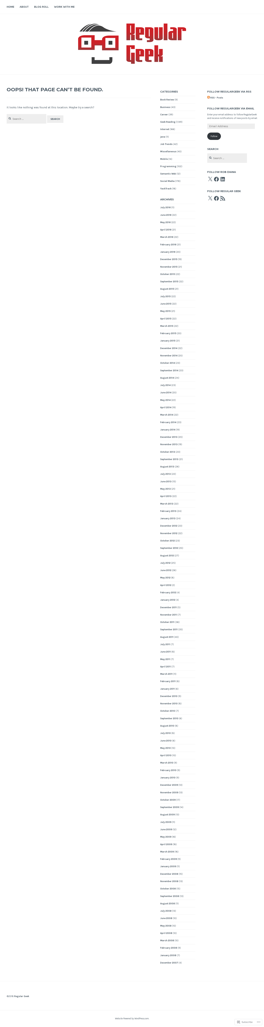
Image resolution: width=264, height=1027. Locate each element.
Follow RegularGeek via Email (230, 108)
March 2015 (166, 326)
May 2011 (165, 659)
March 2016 (166, 237)
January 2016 (167, 252)
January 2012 (167, 600)
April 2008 (166, 933)
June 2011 (165, 651)
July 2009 (165, 822)
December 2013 (168, 437)
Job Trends (166, 144)
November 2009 (169, 792)
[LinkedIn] (223, 179)
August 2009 (167, 814)
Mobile (164, 159)
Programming (168, 166)
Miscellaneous (168, 151)
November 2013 (169, 444)
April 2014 (165, 407)
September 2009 (169, 807)
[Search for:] (27, 119)
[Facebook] (216, 179)
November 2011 (168, 614)
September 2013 (169, 459)
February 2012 (168, 592)
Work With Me (64, 6)
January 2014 (167, 429)
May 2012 (165, 577)
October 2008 (168, 888)
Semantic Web (168, 173)
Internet (164, 129)
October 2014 (167, 363)
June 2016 (165, 215)
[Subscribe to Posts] (208, 97)
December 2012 (168, 525)
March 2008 (167, 940)
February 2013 (168, 511)
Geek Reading (167, 122)
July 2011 (165, 644)
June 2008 (166, 918)
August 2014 (167, 377)
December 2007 (169, 962)
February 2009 (168, 859)
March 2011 (166, 674)
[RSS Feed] (223, 198)
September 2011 (169, 629)
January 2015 (167, 340)
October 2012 (167, 540)
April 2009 (166, 844)
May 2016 (165, 222)
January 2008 (168, 955)
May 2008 (166, 925)
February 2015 (168, 333)
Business (165, 107)
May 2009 (165, 836)
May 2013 (165, 488)
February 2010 (168, 770)
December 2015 (168, 259)
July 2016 (165, 207)
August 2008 (167, 903)
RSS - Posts (216, 97)
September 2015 (169, 281)
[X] (210, 179)
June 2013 (166, 481)
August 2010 (167, 725)
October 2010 (167, 711)
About (24, 6)
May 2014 (165, 400)
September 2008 (169, 896)
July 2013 (165, 474)
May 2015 (165, 311)
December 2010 (168, 696)
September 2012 (169, 548)
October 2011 (167, 622)
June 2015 (165, 303)
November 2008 (169, 881)
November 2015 (168, 266)
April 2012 (165, 585)
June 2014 (165, 392)
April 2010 (166, 755)
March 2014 (166, 414)
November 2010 (169, 703)
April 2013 (166, 496)
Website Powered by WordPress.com (132, 1018)
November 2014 (168, 355)
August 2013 (167, 466)
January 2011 (167, 688)
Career (164, 114)
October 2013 (167, 452)
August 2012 (167, 555)
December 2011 (168, 607)
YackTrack (166, 188)
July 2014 (165, 385)
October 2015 (167, 274)
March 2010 (166, 762)
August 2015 (167, 289)
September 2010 (169, 718)
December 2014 (168, 348)
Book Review (167, 99)
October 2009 (168, 799)
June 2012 (165, 570)
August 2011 (166, 637)
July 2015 (165, 296)
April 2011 (165, 666)
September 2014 (169, 370)
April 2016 (165, 229)
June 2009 (166, 829)
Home (10, 6)
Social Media (167, 181)
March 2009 (167, 851)
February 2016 (168, 244)
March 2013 (166, 503)
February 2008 (168, 947)
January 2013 (167, 518)
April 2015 (165, 318)
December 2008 (169, 874)
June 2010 (166, 740)
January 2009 (168, 866)
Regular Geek (21, 996)
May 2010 (165, 748)
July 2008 (166, 911)
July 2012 (165, 563)
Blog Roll (41, 6)
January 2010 (167, 777)
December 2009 (169, 785)
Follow (214, 136)
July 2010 (165, 733)
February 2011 (168, 681)
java (162, 136)
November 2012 (168, 533)
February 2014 (168, 422)
